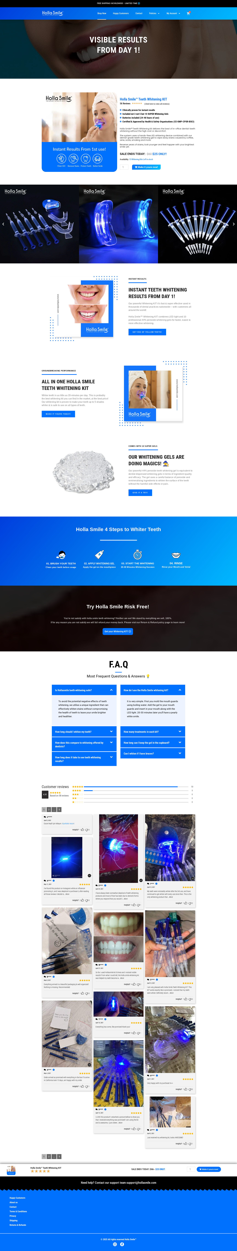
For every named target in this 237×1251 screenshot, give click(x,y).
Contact (139, 13)
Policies (152, 13)
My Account (172, 13)
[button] (3, 224)
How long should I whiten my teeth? (73, 731)
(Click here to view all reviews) (157, 104)
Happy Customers (121, 13)
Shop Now (101, 13)
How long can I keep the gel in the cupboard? (147, 742)
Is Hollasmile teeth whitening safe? (73, 690)
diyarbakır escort (68, 823)
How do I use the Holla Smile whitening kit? (146, 690)
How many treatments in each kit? (141, 731)
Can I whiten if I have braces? (139, 753)
